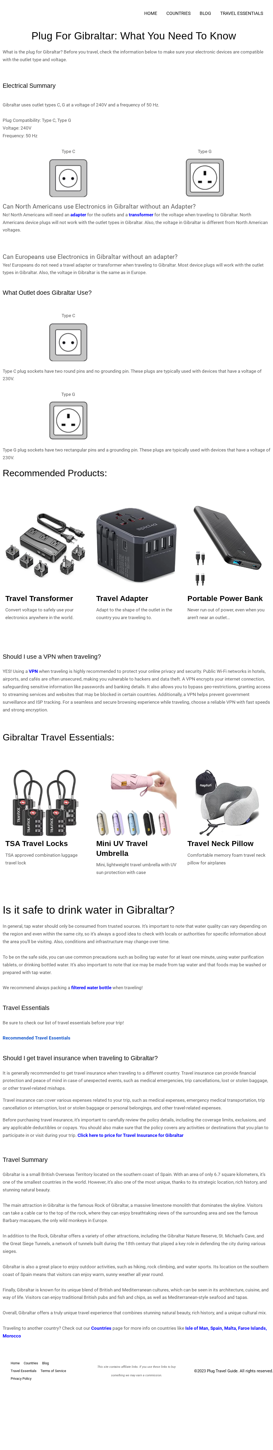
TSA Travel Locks (36, 843)
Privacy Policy (21, 1379)
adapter (78, 214)
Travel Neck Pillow (220, 843)
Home (150, 13)
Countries (178, 13)
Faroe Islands (252, 1328)
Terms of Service (53, 1371)
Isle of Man (196, 1328)
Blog (205, 13)
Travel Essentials (241, 13)
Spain (216, 1328)
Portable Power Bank (225, 598)
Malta (230, 1328)
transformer (141, 214)
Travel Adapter (122, 598)
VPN (33, 671)
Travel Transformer (39, 598)
